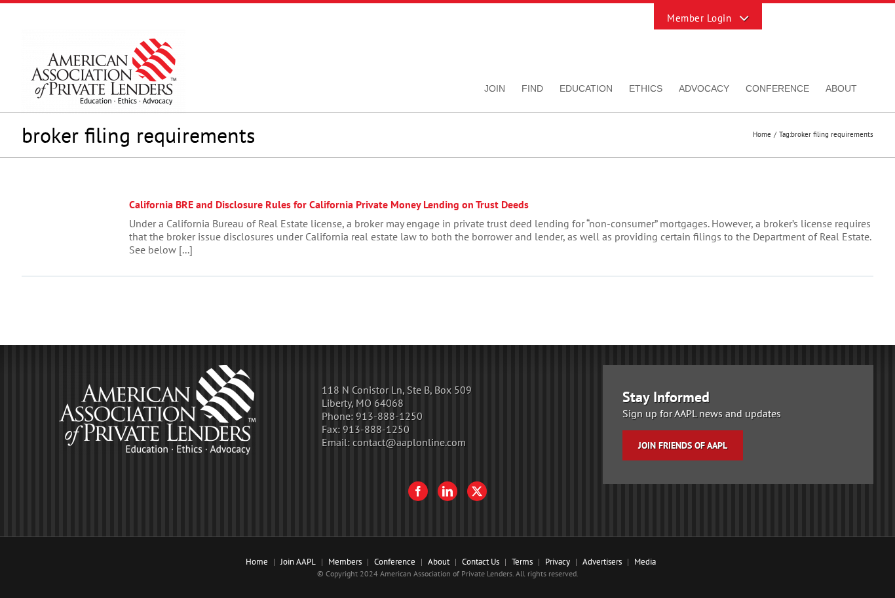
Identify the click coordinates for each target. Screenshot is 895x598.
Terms (522, 561)
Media (645, 561)
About (438, 561)
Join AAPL (298, 561)
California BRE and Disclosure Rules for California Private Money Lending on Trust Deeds (329, 204)
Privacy (557, 561)
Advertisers (602, 561)
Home (257, 561)
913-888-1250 (389, 415)
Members (345, 561)
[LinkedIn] (447, 491)
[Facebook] (418, 491)
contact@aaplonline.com (409, 442)
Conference (394, 561)
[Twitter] (477, 491)
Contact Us (480, 561)
